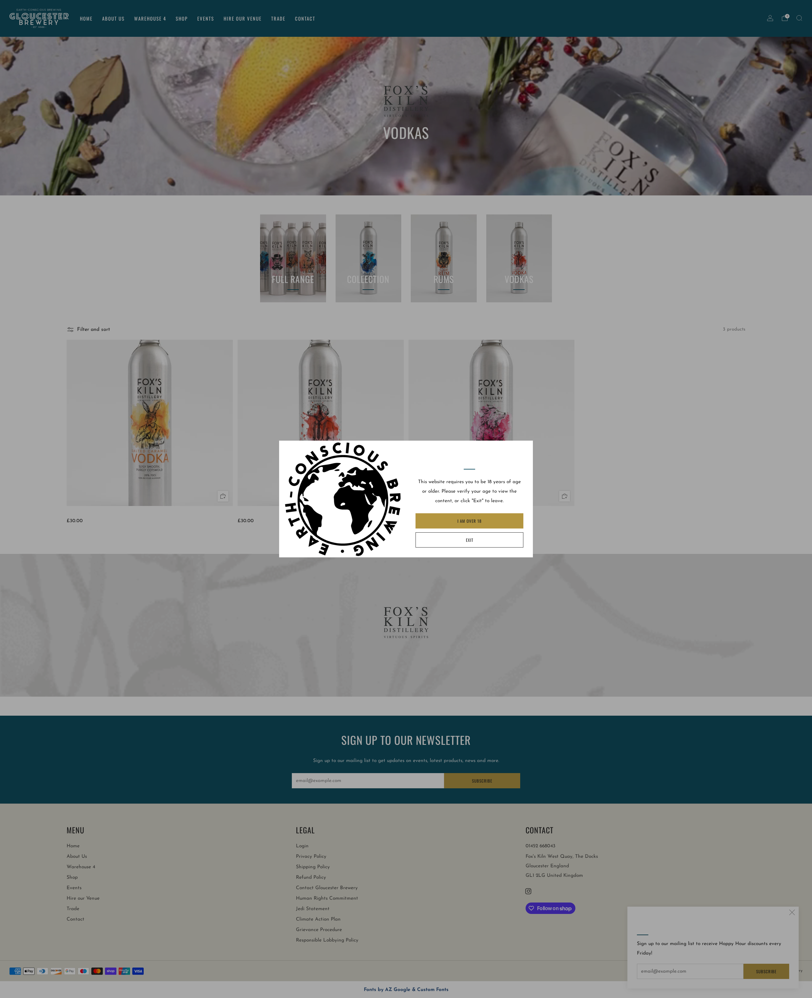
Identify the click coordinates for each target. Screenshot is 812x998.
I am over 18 (469, 521)
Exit (469, 540)
